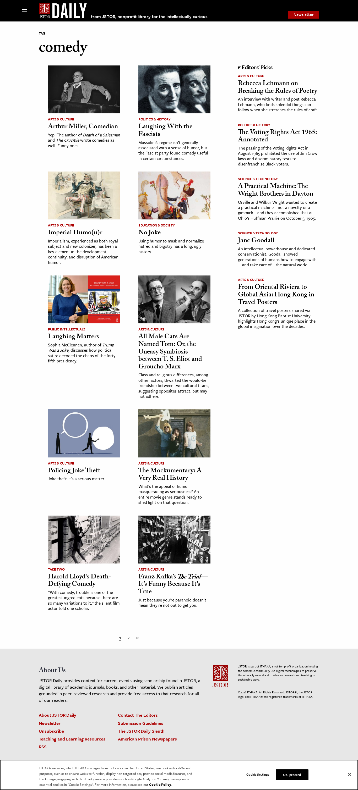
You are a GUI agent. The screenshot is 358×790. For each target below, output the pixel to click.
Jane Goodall (256, 241)
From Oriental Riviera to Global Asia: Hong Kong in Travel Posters (276, 295)
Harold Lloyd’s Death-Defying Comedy (79, 581)
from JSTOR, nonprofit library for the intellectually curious (149, 16)
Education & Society (156, 225)
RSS (43, 746)
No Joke (149, 233)
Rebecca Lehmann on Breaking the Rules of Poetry (277, 87)
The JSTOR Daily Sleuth (141, 731)
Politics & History (154, 119)
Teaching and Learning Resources (72, 739)
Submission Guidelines (140, 723)
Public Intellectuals (66, 329)
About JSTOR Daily (57, 715)
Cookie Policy (160, 784)
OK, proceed (292, 774)
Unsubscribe (51, 731)
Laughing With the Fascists (165, 131)
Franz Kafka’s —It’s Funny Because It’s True (173, 585)
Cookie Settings (257, 774)
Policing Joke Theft (74, 471)
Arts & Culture (61, 119)
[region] (179, 775)
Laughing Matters (73, 337)
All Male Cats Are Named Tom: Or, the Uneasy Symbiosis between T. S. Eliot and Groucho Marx (170, 352)
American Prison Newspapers (147, 739)
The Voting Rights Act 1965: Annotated (277, 136)
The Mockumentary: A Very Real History (170, 475)
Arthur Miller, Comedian (83, 127)
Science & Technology (258, 178)
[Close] (349, 774)
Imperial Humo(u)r (75, 233)
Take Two (56, 569)
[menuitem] (303, 15)
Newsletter (303, 14)
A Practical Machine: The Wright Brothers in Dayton (275, 190)
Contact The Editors (138, 715)
